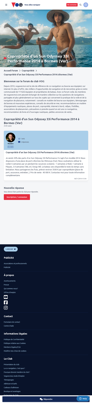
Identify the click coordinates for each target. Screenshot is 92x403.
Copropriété (28, 70)
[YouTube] (46, 297)
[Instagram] (46, 307)
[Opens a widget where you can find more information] (83, 399)
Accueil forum (11, 70)
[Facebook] (46, 302)
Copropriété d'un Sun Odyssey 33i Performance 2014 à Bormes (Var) (38, 74)
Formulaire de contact (12, 322)
